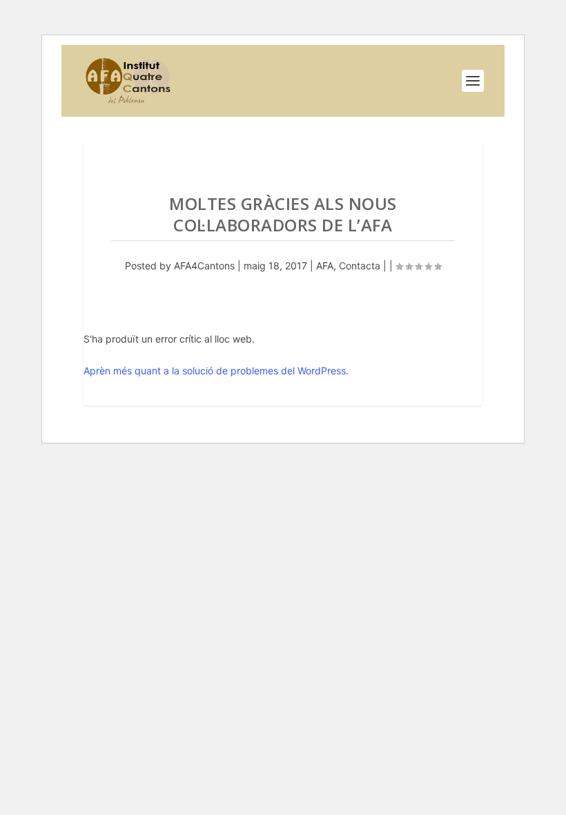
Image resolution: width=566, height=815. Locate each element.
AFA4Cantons (204, 265)
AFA (324, 265)
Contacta (359, 265)
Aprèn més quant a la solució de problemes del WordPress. (216, 370)
